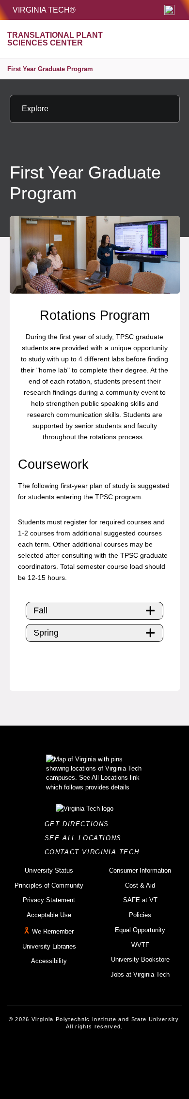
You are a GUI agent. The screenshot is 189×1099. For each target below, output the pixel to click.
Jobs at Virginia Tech (140, 974)
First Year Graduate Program (50, 69)
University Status (49, 870)
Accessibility (49, 961)
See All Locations (86, 838)
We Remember (53, 931)
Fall (40, 610)
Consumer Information (140, 870)
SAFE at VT (140, 900)
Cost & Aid (140, 885)
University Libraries (49, 946)
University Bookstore (140, 959)
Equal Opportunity (140, 930)
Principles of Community (49, 885)
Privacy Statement (49, 900)
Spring (46, 633)
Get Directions (80, 824)
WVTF (140, 945)
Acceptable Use (49, 915)
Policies (140, 915)
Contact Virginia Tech (95, 852)
